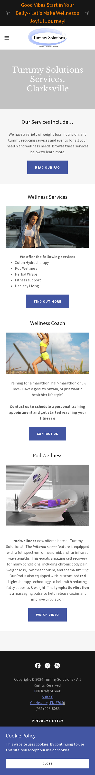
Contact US (47, 433)
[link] (47, 38)
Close (47, 763)
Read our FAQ (47, 167)
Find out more (47, 301)
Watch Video (47, 614)
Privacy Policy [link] (47, 720)
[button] (9, 38)
